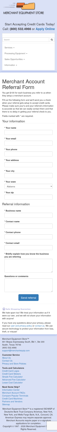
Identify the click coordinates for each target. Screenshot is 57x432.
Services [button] (9, 47)
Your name (10, 127)
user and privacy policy (21, 325)
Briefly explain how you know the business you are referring (26, 255)
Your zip (9, 192)
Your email (10, 138)
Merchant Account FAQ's (13, 392)
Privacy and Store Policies (14, 363)
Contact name (12, 221)
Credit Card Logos (10, 370)
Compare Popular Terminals (15, 395)
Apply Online (45, 29)
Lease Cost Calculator (12, 382)
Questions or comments (16, 276)
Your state (10, 181)
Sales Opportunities (14, 59)
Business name (12, 210)
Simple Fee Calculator (12, 376)
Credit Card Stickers (11, 373)
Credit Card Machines (12, 398)
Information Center (11, 389)
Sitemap (6, 404)
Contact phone (12, 232)
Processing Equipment (15, 53)
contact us (39, 325)
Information (10, 65)
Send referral (28, 297)
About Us (6, 357)
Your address (11, 160)
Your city (9, 170)
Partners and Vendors (12, 401)
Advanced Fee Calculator (14, 379)
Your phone (10, 149)
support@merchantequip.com (16, 350)
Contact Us (7, 360)
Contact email (11, 242)
